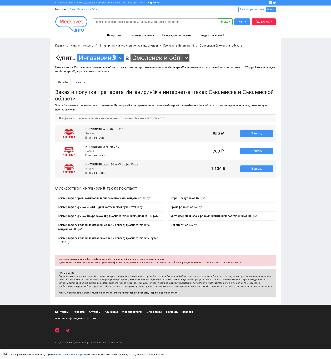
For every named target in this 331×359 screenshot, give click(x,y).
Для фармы (154, 312)
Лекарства (114, 35)
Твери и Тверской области (163, 292)
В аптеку (256, 133)
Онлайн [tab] (63, 82)
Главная (60, 45)
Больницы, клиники (141, 35)
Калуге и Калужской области (97, 292)
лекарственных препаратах (71, 354)
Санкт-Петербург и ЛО (83, 9)
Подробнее (153, 3)
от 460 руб (188, 198)
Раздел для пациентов (177, 35)
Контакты (62, 312)
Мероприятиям (132, 312)
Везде (224, 21)
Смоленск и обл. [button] (157, 58)
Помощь (172, 312)
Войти (270, 9)
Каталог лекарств (82, 45)
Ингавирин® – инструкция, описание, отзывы (128, 45)
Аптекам (95, 312)
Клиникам (111, 312)
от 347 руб (184, 225)
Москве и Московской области (131, 292)
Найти (242, 21)
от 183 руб (214, 216)
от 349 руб (187, 207)
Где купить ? (264, 21)
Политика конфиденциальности (72, 318)
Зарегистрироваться (252, 9)
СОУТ (94, 318)
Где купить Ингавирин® (178, 45)
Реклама (79, 312)
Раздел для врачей (211, 35)
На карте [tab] (79, 82)
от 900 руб (104, 198)
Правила (187, 312)
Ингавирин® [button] (97, 58)
